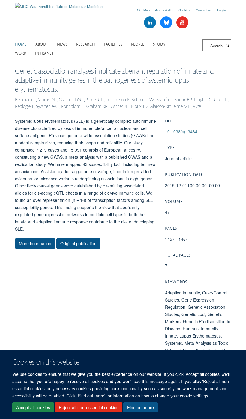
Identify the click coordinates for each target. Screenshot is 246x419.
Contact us (204, 9)
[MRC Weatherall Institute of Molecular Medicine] (59, 4)
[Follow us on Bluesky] (166, 22)
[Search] (227, 45)
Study (159, 43)
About (41, 43)
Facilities (113, 43)
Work (20, 52)
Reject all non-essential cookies (88, 407)
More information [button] (35, 243)
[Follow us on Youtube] (182, 22)
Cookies (184, 9)
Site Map (143, 9)
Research (85, 43)
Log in (221, 9)
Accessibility (164, 9)
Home (21, 43)
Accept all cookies (33, 407)
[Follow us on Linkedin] (150, 22)
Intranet (44, 52)
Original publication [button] (78, 243)
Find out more (140, 407)
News (62, 43)
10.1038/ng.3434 (181, 131)
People (137, 43)
